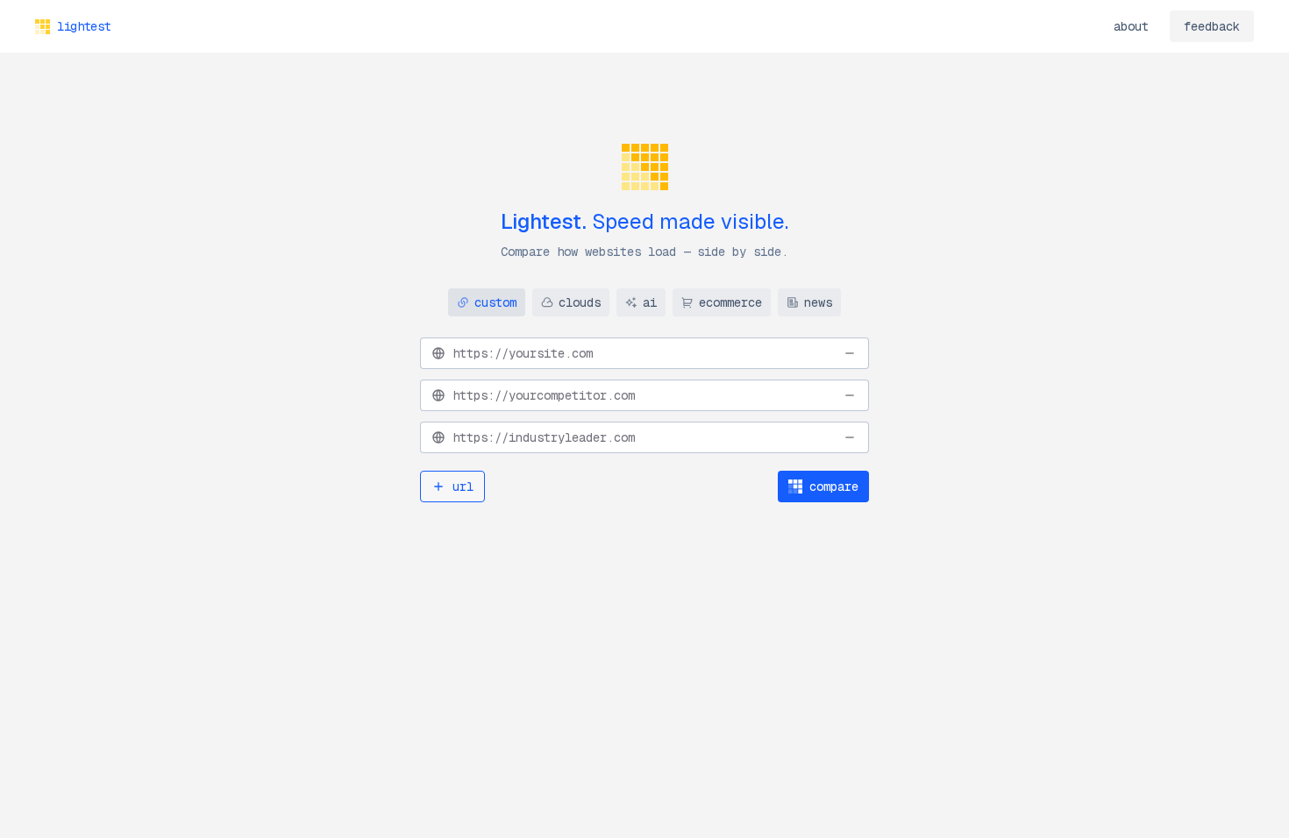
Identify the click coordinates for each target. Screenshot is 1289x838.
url (463, 486)
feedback (1212, 26)
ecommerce (730, 302)
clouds (580, 302)
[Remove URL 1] (850, 353)
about (1131, 26)
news (818, 302)
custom (495, 302)
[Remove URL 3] (850, 437)
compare (833, 486)
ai (650, 302)
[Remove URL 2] (850, 395)
